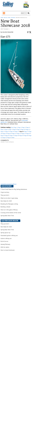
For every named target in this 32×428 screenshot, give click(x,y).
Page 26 (7, 135)
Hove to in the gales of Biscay (9, 210)
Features (13, 17)
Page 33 (9, 137)
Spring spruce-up (5, 232)
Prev (12, 127)
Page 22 (19, 133)
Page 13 (7, 131)
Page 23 (24, 133)
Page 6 (6, 129)
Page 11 (28, 129)
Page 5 (2, 129)
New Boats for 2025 (6, 201)
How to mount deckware (8, 250)
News (9, 17)
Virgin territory (5, 192)
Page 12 (3, 131)
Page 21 (14, 133)
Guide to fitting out (6, 238)
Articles (5, 17)
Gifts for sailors (5, 247)
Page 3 (23, 127)
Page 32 (5, 137)
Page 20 (9, 133)
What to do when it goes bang (9, 198)
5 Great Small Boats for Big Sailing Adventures (14, 189)
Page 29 (21, 135)
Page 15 (17, 131)
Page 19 (5, 133)
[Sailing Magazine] (8, 5)
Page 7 (10, 129)
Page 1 (15, 127)
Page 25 (3, 135)
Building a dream (5, 207)
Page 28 (17, 135)
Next (13, 137)
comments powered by (8, 184)
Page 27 (12, 135)
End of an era (4, 241)
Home (2, 17)
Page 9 (18, 129)
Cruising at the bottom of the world (11, 212)
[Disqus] (16, 163)
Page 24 (28, 133)
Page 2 (19, 127)
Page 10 (23, 129)
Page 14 (12, 131)
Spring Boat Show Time (7, 215)
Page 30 (26, 135)
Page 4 (28, 127)
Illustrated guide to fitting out (9, 235)
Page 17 (26, 131)
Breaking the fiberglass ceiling (9, 204)
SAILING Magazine (7, 32)
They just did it (5, 195)
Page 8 (14, 129)
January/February (5, 244)
